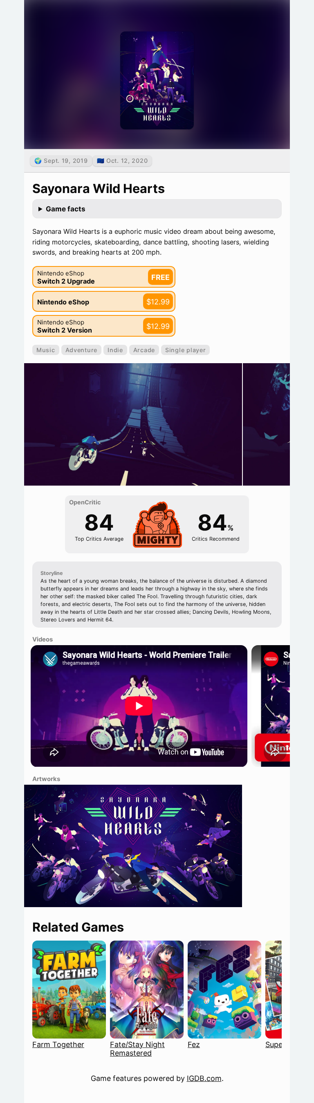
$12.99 (158, 301)
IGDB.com (204, 1078)
